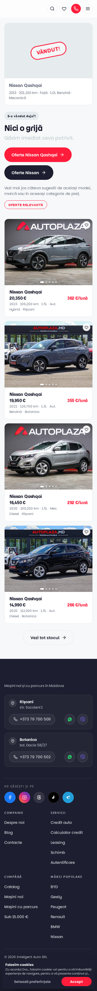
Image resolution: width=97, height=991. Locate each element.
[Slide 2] (46, 282)
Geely (56, 896)
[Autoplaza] (23, 8)
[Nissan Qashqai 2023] (48, 252)
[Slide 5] (56, 282)
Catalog (11, 886)
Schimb (58, 852)
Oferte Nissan (25, 173)
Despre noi (14, 822)
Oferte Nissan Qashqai (34, 155)
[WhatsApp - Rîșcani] (69, 719)
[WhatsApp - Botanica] (69, 756)
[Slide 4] (53, 282)
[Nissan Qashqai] (48, 354)
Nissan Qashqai (25, 292)
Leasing (58, 842)
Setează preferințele (32, 981)
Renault (58, 916)
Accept (76, 981)
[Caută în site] (52, 9)
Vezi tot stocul (45, 638)
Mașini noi (13, 896)
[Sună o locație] (76, 9)
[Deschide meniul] (88, 9)
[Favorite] (64, 9)
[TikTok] (53, 797)
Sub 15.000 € (16, 916)
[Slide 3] (49, 282)
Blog (8, 832)
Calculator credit (67, 832)
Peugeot (58, 906)
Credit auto (61, 822)
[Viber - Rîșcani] (82, 719)
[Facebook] (10, 797)
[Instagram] (24, 797)
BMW (55, 926)
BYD (54, 886)
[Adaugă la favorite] (86, 225)
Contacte (13, 842)
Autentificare (63, 862)
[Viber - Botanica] (82, 756)
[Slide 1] (42, 282)
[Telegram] (68, 797)
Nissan (57, 936)
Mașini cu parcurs (21, 906)
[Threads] (39, 797)
